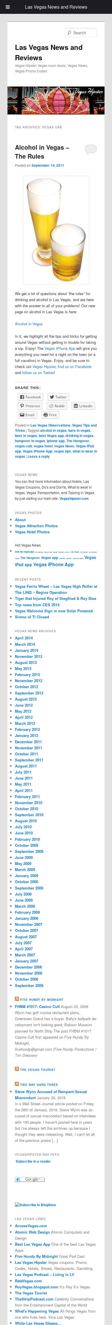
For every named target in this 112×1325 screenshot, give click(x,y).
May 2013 (23, 668)
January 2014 (26, 650)
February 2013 (27, 674)
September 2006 (29, 985)
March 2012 (25, 723)
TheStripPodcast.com (34, 1299)
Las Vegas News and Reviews (56, 6)
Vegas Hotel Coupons (78, 558)
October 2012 (26, 686)
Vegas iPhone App (60, 348)
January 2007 (26, 961)
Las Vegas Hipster (31, 1262)
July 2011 (23, 772)
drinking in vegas (79, 435)
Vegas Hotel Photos (32, 531)
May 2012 (23, 711)
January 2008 (26, 918)
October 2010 (26, 808)
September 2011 (29, 760)
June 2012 (24, 705)
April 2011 (24, 790)
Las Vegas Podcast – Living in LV (44, 1274)
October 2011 (26, 754)
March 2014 (25, 644)
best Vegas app (51, 435)
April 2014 (24, 638)
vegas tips (62, 451)
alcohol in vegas (53, 430)
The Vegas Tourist (37, 1070)
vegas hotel (43, 445)
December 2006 (28, 967)
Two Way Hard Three (39, 1085)
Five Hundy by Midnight (41, 1000)
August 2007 (26, 936)
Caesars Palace (48, 552)
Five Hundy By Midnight (36, 1256)
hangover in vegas (30, 440)
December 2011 (28, 741)
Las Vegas (75, 552)
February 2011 (27, 796)
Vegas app (49, 557)
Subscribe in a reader (33, 1161)
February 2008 (27, 912)
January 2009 (26, 875)
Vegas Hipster (43, 366)
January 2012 (26, 735)
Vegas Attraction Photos (36, 525)
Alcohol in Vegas (29, 323)
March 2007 (25, 955)
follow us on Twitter (38, 372)
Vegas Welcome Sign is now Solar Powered (54, 610)
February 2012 (27, 729)
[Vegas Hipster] (35, 1204)
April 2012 (24, 717)
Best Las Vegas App (32, 1244)
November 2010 (28, 802)
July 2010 (23, 826)
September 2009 (29, 851)
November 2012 (28, 680)
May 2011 (23, 784)
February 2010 (27, 839)
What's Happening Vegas (37, 1311)
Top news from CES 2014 (37, 604)
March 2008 (25, 906)
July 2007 (23, 942)
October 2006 (26, 979)
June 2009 (24, 857)
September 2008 (29, 888)
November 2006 (28, 973)
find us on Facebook (75, 366)
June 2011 (24, 778)
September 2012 (29, 693)
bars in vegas (79, 430)
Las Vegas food (84, 552)
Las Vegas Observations (50, 425)
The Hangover (77, 440)
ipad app (55, 552)
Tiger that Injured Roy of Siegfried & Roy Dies (55, 598)
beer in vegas (26, 435)
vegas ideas (64, 445)
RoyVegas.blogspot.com (36, 1287)
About (20, 519)
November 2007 (28, 924)
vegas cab (23, 445)
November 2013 (28, 656)
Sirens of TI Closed (32, 617)
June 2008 (24, 900)
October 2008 (26, 881)
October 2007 (26, 930)
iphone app (56, 440)
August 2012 (26, 699)
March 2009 (25, 869)
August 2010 (26, 820)
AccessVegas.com (31, 1225)
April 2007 (24, 948)
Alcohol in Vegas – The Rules (42, 152)
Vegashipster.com (74, 498)
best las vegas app (24, 551)
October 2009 (26, 845)
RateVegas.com (28, 1280)
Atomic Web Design (32, 1232)
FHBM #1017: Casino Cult (37, 1006)
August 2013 (26, 662)
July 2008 (23, 894)
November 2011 (28, 747)
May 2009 (23, 863)
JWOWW (67, 552)
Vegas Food (62, 558)
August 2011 (26, 766)
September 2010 (29, 814)
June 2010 (24, 833)
